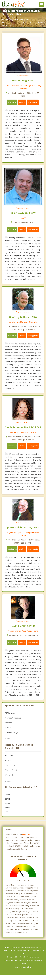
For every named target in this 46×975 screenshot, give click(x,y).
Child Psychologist (12, 732)
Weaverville (9, 775)
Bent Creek (9, 755)
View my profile (33, 102)
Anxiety (7, 727)
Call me (22, 102)
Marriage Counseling (13, 718)
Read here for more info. (23, 967)
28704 (7, 799)
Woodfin (8, 760)
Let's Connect (12, 102)
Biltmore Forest (11, 770)
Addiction (8, 723)
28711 (7, 812)
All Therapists (10, 713)
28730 (7, 803)
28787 (7, 795)
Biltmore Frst (10, 765)
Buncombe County (29, 834)
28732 (7, 807)
